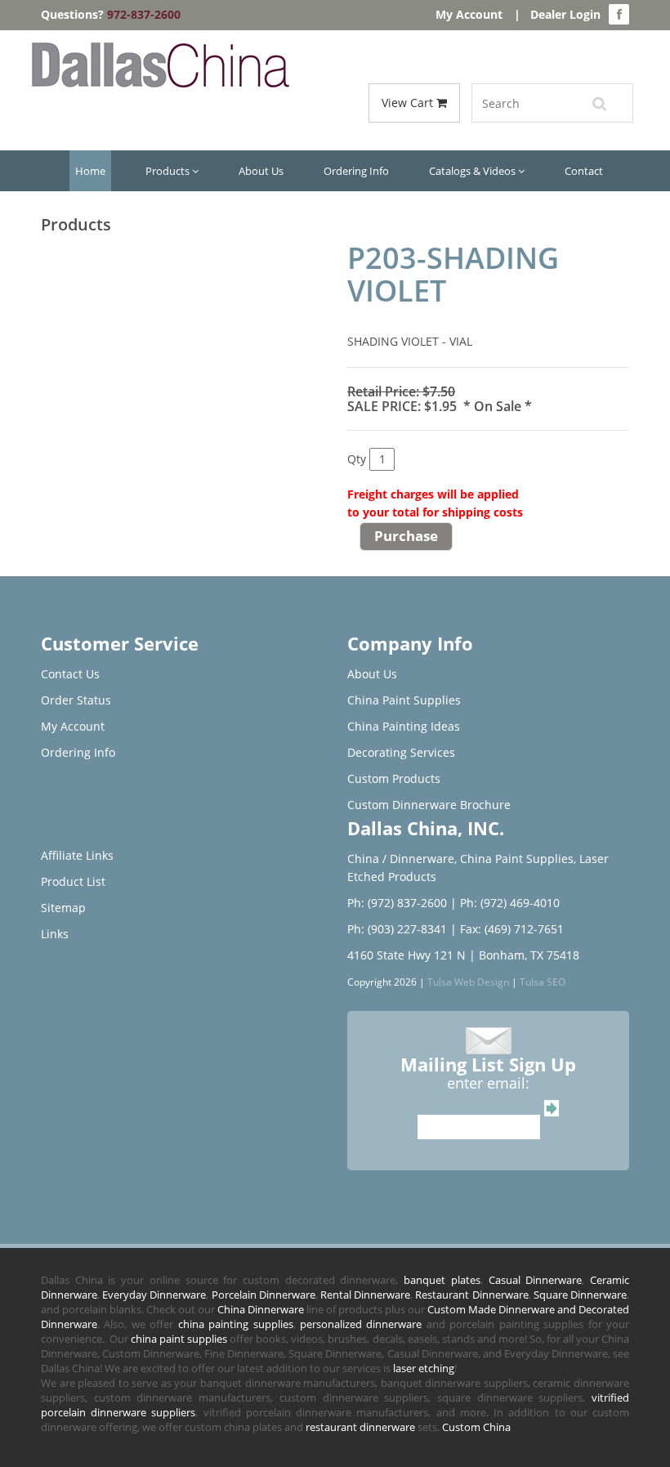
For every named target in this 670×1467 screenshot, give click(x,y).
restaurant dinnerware (360, 1427)
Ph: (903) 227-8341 (397, 929)
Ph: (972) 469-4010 (510, 902)
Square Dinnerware (580, 1294)
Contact (584, 170)
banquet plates (442, 1279)
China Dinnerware (260, 1309)
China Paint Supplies (404, 700)
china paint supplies (179, 1338)
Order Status (76, 700)
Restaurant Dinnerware (471, 1294)
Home (90, 170)
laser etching (423, 1368)
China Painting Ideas (403, 726)
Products (168, 170)
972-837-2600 (144, 14)
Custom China (476, 1427)
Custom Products (393, 778)
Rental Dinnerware (365, 1294)
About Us (261, 170)
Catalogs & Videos (473, 170)
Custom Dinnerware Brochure (429, 804)
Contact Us (70, 674)
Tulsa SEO (542, 981)
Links (55, 933)
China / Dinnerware (400, 858)
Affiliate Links (77, 855)
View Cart (409, 102)
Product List (73, 881)
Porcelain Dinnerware (263, 1294)
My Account (469, 14)
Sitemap (63, 907)
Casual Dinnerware (536, 1279)
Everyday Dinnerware (154, 1294)
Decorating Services (401, 752)
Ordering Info (356, 170)
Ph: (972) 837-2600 (397, 902)
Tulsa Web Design (468, 981)
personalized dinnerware (361, 1324)
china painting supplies (235, 1324)
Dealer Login (565, 14)
